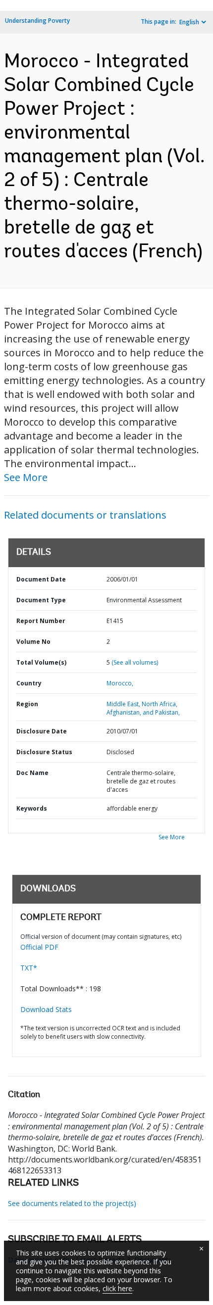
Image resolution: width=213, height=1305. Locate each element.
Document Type (41, 600)
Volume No (33, 641)
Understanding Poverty (37, 20)
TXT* (28, 967)
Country (29, 683)
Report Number (40, 621)
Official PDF (39, 947)
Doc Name (32, 773)
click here (117, 1288)
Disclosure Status (44, 752)
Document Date (41, 579)
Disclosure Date (41, 731)
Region (27, 704)
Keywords (31, 808)
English (189, 22)
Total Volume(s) (41, 662)
